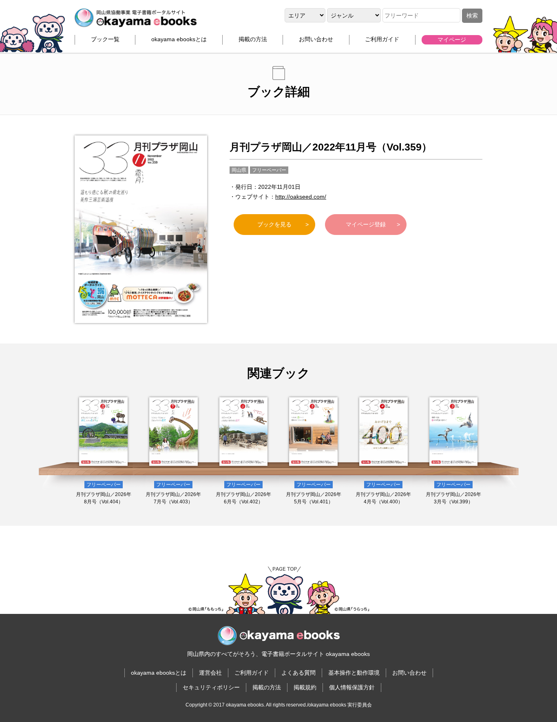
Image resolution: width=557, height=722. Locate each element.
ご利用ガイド (382, 39)
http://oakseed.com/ (300, 196)
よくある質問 (298, 672)
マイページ (452, 39)
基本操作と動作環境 (354, 672)
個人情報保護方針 (352, 687)
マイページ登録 (366, 224)
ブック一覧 (105, 39)
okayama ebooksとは (179, 39)
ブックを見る (274, 224)
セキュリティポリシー (211, 687)
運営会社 (210, 672)
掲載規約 (305, 687)
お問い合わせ (316, 39)
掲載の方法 (253, 39)
